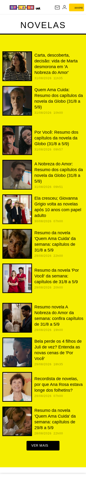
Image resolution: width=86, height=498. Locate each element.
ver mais (39, 445)
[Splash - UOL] (22, 7)
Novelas (43, 25)
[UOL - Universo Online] (37, 8)
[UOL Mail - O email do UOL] (57, 7)
